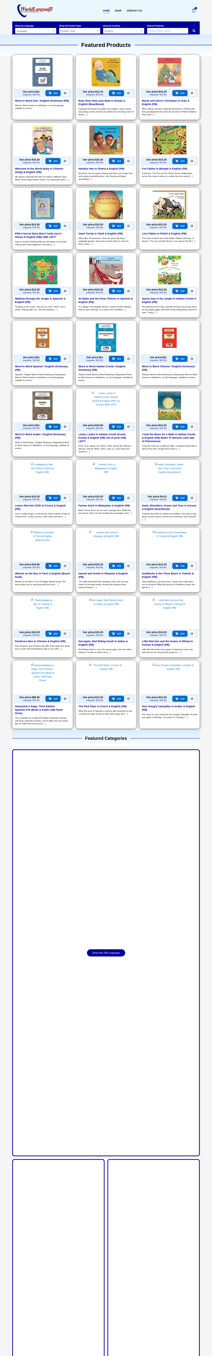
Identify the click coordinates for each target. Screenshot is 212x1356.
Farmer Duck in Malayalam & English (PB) (104, 505)
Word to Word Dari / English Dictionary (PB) (42, 100)
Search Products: (155, 25)
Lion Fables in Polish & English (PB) (164, 233)
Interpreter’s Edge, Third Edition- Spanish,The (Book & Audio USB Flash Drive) (39, 710)
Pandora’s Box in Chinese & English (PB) (40, 641)
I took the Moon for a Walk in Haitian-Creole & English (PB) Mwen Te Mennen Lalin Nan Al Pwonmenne (168, 438)
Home (106, 10)
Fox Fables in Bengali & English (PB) (164, 168)
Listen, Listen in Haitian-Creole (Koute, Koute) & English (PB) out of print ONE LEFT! (102, 438)
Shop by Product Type (70, 25)
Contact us (134, 10)
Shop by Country (111, 25)
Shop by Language (24, 25)
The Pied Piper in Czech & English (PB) (102, 706)
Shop (118, 10)
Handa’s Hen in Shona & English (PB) (101, 168)
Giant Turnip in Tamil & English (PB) (100, 233)
